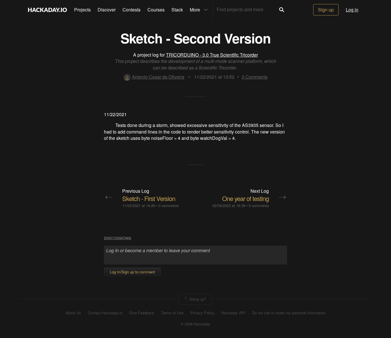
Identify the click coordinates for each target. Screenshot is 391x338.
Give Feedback (141, 312)
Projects (82, 9)
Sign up (326, 9)
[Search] (281, 9)
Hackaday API (233, 312)
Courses (156, 9)
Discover (107, 9)
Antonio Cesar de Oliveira (158, 76)
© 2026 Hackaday (195, 324)
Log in (352, 9)
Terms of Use (172, 312)
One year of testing (245, 198)
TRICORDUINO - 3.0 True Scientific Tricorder (212, 54)
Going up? (197, 299)
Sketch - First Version (148, 198)
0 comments (169, 205)
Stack (177, 9)
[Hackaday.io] (47, 9)
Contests (132, 9)
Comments (255, 76)
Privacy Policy (202, 312)
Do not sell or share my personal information (288, 312)
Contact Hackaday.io (105, 312)
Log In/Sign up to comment (132, 272)
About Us (73, 312)
